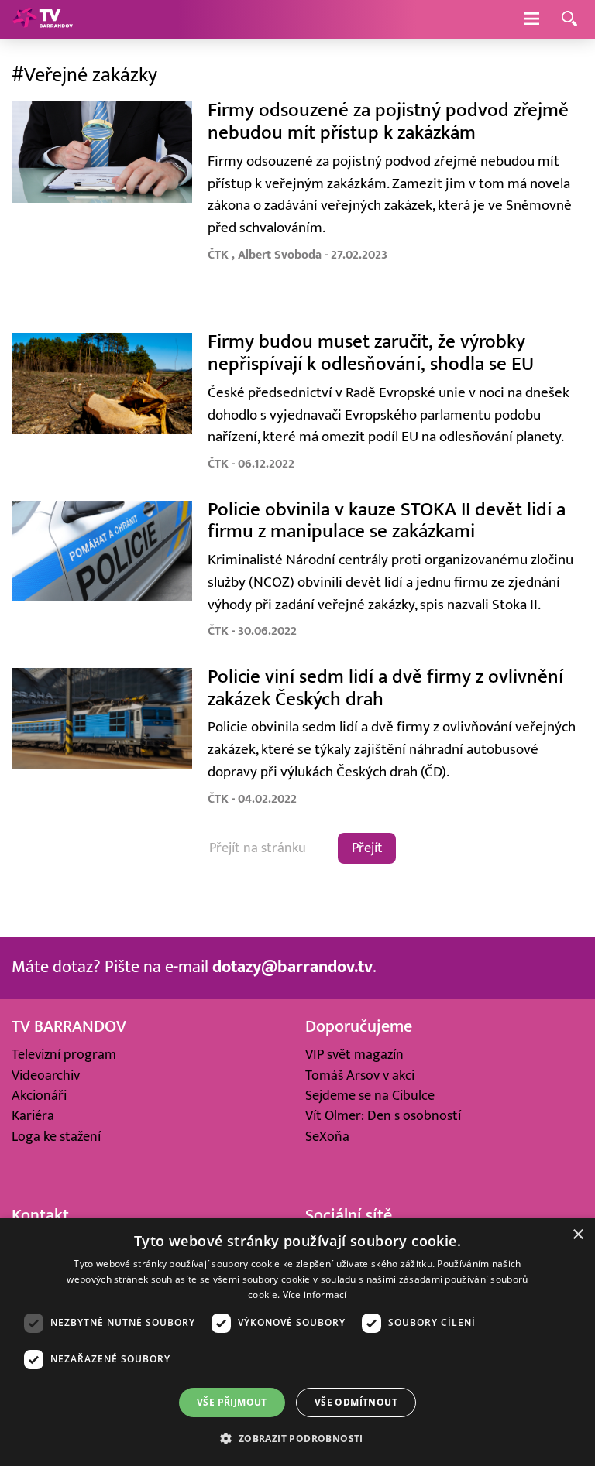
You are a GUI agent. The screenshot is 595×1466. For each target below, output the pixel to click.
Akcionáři (39, 1096)
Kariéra (33, 1116)
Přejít (367, 848)
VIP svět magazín (354, 1054)
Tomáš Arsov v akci (359, 1075)
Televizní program (64, 1054)
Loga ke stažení (56, 1137)
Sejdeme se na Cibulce (370, 1096)
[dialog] (297, 1342)
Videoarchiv (46, 1075)
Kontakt (40, 1215)
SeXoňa (327, 1137)
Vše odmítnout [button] (356, 1402)
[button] (297, 1438)
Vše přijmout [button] (232, 1402)
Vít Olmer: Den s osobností (383, 1116)
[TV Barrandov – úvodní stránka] (43, 19)
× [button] (577, 1235)
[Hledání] (569, 19)
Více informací (315, 1294)
